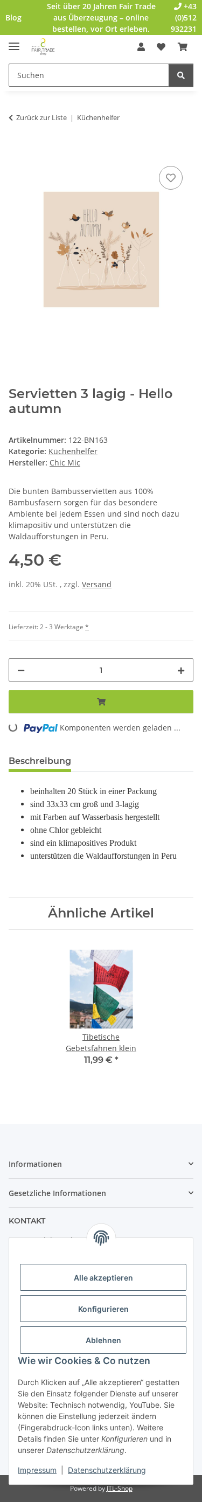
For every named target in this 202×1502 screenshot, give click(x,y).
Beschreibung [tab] (40, 761)
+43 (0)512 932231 (184, 17)
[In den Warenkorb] (17, 151)
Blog (13, 17)
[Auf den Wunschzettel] (171, 178)
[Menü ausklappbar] (14, 41)
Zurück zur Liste (41, 117)
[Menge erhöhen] (181, 670)
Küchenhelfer (72, 451)
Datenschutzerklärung (107, 1470)
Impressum (37, 1470)
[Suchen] (181, 75)
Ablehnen (103, 1340)
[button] (141, 47)
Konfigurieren (103, 1308)
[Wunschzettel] (161, 47)
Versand (97, 584)
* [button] (87, 626)
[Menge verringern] (21, 670)
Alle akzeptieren (103, 1277)
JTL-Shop (120, 1488)
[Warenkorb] (182, 47)
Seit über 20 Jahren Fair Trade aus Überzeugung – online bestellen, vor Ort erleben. (101, 17)
